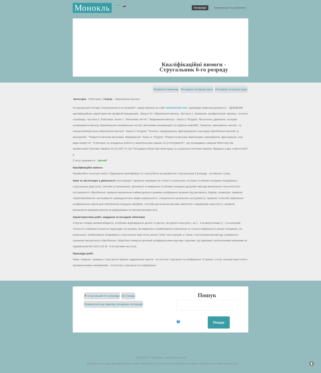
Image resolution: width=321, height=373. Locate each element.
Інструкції (200, 8)
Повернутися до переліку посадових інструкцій (113, 304)
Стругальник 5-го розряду (103, 295)
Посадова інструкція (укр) (231, 89)
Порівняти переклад (165, 89)
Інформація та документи (230, 8)
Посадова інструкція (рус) (197, 89)
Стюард (130, 295)
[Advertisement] (160, 42)
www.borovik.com (176, 107)
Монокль (92, 8)
